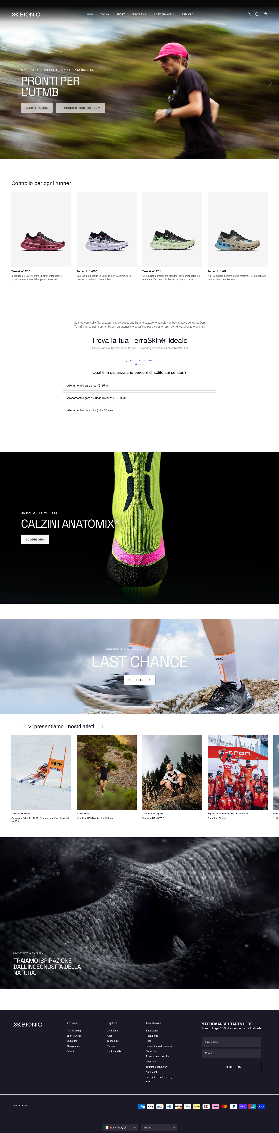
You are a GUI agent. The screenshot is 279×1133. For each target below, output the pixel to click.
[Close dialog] (230, 522)
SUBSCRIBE (92, 614)
